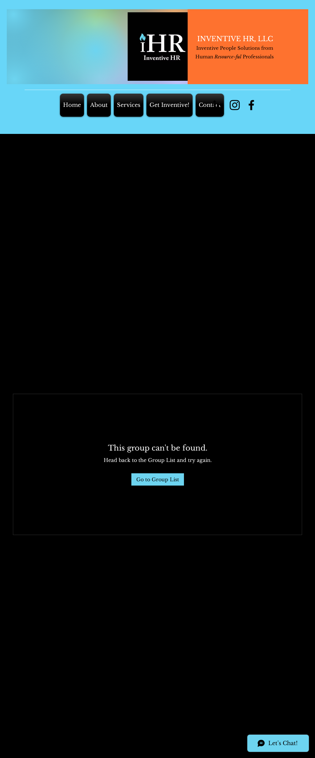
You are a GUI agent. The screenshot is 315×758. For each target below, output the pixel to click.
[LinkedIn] (218, 105)
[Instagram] (234, 105)
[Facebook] (251, 105)
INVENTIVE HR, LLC (235, 39)
